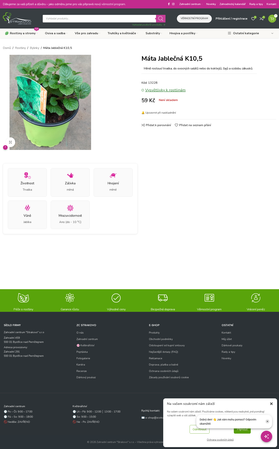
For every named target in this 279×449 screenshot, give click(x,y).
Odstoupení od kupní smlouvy (167, 345)
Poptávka (82, 352)
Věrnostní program (194, 18)
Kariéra (80, 364)
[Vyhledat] (161, 18)
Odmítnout (199, 429)
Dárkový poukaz (86, 377)
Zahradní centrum (87, 339)
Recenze (81, 371)
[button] (271, 404)
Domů (7, 48)
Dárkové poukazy (232, 345)
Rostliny (20, 48)
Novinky (226, 358)
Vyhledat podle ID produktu (147, 24)
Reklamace (155, 358)
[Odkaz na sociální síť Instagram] (173, 4)
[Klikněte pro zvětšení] (10, 142)
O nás (80, 332)
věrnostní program (113, 4)
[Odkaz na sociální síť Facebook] (168, 4)
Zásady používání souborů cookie (169, 377)
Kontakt (226, 332)
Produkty (154, 332)
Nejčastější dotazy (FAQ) (163, 352)
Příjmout (242, 429)
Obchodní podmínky (161, 339)
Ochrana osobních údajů (220, 440)
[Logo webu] (17, 18)
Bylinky (34, 48)
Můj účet (227, 339)
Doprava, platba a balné (163, 364)
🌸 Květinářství (85, 345)
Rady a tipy (228, 352)
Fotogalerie (83, 358)
